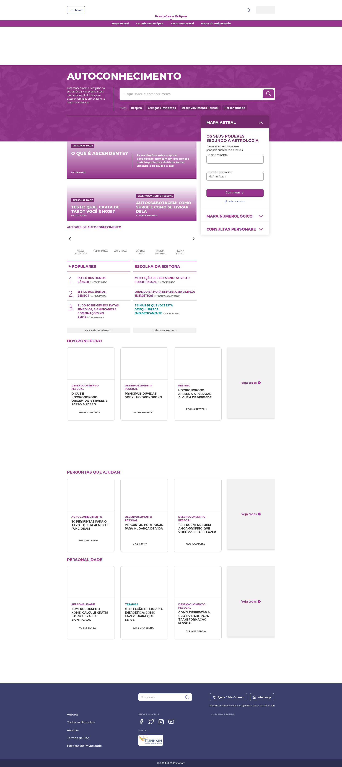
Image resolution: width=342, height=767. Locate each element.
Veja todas (249, 383)
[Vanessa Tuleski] (140, 239)
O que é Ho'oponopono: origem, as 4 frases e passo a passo (89, 399)
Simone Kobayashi (168, 295)
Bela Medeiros (88, 540)
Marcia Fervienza (148, 215)
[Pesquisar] (248, 10)
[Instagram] (161, 722)
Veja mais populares (97, 330)
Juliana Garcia (196, 631)
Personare (80, 172)
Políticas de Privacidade (84, 746)
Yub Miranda (87, 628)
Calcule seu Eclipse (149, 23)
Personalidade (235, 108)
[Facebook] (141, 722)
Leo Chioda (80, 215)
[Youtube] (171, 722)
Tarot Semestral (182, 23)
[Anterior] (70, 239)
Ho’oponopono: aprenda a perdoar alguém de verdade (195, 394)
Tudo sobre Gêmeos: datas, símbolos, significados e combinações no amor (98, 311)
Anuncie (73, 730)
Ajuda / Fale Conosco (231, 697)
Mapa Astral (120, 23)
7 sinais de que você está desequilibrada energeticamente (154, 309)
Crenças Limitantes (162, 108)
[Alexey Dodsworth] (80, 239)
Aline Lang (172, 313)
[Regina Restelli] (180, 239)
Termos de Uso (78, 738)
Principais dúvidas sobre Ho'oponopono (143, 395)
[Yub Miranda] (100, 239)
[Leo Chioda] (120, 239)
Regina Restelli (89, 412)
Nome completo (218, 155)
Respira (136, 108)
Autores (73, 714)
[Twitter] (151, 722)
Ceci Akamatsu (195, 544)
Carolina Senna (143, 628)
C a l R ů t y (140, 544)
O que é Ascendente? (99, 153)
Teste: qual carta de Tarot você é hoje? (95, 209)
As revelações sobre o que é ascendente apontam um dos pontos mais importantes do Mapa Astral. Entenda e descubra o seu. (163, 160)
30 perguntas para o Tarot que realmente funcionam (90, 525)
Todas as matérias (163, 330)
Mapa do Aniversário (216, 23)
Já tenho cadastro (235, 201)
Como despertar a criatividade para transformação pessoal (194, 618)
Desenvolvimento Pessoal (200, 108)
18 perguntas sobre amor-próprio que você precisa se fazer (197, 528)
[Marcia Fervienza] (160, 239)
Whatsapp (264, 697)
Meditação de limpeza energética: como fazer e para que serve (144, 614)
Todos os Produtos (81, 722)
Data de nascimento (220, 172)
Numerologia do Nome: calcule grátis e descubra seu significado (90, 614)
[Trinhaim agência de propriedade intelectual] (150, 744)
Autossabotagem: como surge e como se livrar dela (163, 207)
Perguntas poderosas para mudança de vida (144, 526)
